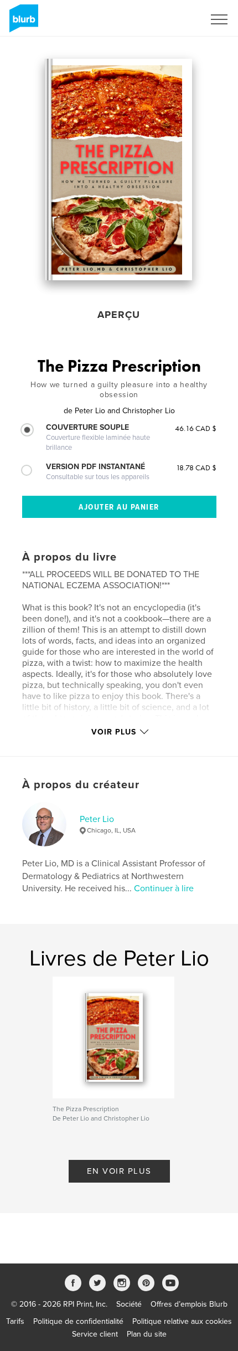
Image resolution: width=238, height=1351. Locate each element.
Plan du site (147, 1334)
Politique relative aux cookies (182, 1321)
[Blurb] (22, 22)
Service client (95, 1334)
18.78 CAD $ (196, 467)
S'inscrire (174, 19)
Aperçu (118, 315)
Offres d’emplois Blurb (189, 1304)
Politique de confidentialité (78, 1321)
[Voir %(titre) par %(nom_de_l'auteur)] (119, 169)
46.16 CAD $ (195, 428)
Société (129, 1304)
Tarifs (15, 1321)
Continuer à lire (164, 888)
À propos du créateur (80, 785)
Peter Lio (97, 819)
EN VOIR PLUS (119, 1171)
